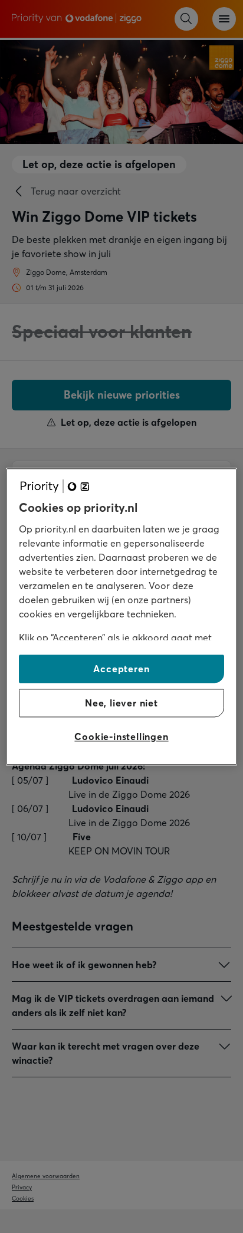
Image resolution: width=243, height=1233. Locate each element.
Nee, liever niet (121, 703)
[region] (121, 616)
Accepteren (121, 669)
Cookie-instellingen (121, 737)
